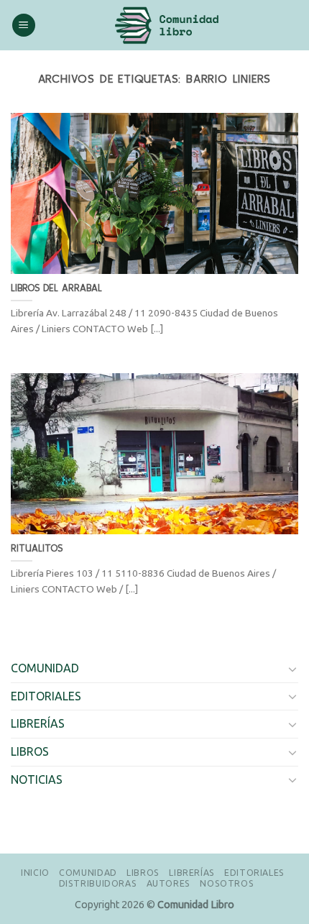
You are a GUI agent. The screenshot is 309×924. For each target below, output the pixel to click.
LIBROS (30, 751)
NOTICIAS (37, 779)
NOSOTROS (227, 883)
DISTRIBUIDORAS (98, 883)
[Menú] (23, 25)
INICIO (35, 872)
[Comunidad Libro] (167, 25)
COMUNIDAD (45, 668)
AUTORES (168, 883)
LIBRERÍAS (38, 723)
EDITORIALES (46, 696)
